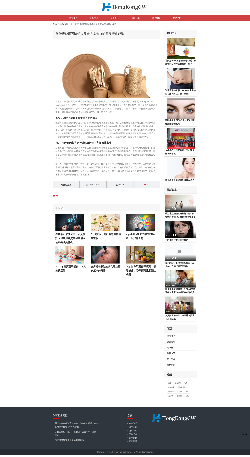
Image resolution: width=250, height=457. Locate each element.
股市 (185, 383)
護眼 (169, 383)
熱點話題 (177, 18)
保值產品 (171, 387)
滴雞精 (170, 396)
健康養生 (114, 18)
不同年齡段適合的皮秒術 (176, 240)
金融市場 (94, 18)
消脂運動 (179, 396)
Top (243, 434)
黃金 (187, 391)
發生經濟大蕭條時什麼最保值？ (179, 180)
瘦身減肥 (73, 18)
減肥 (187, 396)
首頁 (55, 24)
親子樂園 (156, 18)
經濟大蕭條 (182, 387)
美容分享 (135, 18)
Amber (121, 185)
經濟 (180, 391)
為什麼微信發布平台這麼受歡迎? (70, 440)
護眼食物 (178, 383)
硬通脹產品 (172, 391)
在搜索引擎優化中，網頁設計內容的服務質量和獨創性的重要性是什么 (70, 238)
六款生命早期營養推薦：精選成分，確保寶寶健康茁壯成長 (141, 270)
